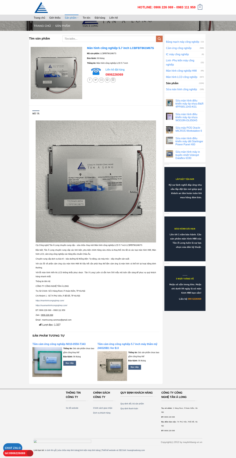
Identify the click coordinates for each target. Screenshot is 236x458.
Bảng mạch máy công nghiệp (182, 41)
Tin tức (87, 17)
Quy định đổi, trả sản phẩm (132, 404)
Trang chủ (39, 17)
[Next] (159, 362)
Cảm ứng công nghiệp (179, 48)
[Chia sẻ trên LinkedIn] (113, 80)
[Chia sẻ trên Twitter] (95, 80)
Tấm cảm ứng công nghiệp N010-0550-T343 (59, 344)
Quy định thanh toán (129, 408)
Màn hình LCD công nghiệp (181, 77)
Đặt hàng (100, 17)
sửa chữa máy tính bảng (68, 450)
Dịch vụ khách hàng (101, 413)
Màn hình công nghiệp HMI (181, 70)
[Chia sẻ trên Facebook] (89, 80)
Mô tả (35, 113)
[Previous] (32, 362)
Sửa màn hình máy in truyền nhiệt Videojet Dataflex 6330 (187, 154)
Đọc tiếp (70, 363)
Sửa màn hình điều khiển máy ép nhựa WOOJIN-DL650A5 (186, 117)
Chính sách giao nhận (102, 408)
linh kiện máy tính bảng (90, 450)
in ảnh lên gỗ (50, 450)
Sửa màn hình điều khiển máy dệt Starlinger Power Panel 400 (189, 141)
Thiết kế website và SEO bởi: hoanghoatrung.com (123, 450)
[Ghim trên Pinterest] (107, 80)
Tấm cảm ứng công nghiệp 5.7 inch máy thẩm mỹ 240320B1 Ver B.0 (127, 346)
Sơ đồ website (72, 408)
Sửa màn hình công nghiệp (181, 89)
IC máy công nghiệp (177, 54)
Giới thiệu (55, 17)
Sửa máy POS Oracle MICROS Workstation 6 (188, 129)
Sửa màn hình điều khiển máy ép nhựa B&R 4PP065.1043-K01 (189, 103)
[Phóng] (35, 95)
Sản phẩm (70, 17)
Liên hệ (113, 17)
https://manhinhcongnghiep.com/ (50, 300)
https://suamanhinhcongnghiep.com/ (51, 305)
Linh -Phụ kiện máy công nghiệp (180, 62)
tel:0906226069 (15, 453)
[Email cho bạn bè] (101, 80)
